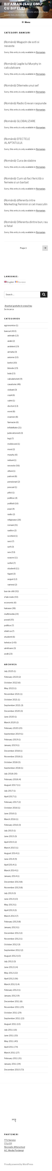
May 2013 (9, 904)
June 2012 (9, 967)
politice (10, 498)
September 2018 (12, 768)
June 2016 (9, 813)
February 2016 (11, 825)
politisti (10, 503)
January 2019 (10, 745)
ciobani (10, 390)
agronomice (10, 325)
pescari (10, 487)
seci (9, 541)
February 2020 (11, 728)
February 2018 (11, 779)
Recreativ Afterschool (14, 1147)
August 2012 (10, 956)
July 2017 (8, 791)
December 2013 (12, 882)
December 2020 (12, 711)
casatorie (11, 384)
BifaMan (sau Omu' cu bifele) (23, 6)
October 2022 (11, 682)
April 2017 (9, 796)
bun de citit (9, 591)
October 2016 (11, 808)
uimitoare (8, 648)
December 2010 (12, 1069)
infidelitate (12, 427)
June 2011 (9, 1035)
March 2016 (10, 819)
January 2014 (10, 876)
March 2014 (10, 870)
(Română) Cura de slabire (20, 160)
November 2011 (12, 1007)
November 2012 (12, 939)
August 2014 (10, 853)
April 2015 (9, 842)
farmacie (11, 422)
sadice (10, 530)
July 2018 (8, 773)
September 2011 (12, 1018)
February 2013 (11, 921)
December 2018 (12, 751)
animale (11, 335)
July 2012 (8, 961)
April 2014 (9, 864)
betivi (10, 363)
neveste (11, 465)
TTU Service (10, 1140)
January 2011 (10, 1064)
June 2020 (9, 717)
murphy (11, 455)
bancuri (7, 331)
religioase (12, 520)
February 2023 (11, 677)
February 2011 (11, 1058)
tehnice (7, 642)
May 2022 (9, 688)
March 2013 (10, 916)
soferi (10, 563)
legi (9, 438)
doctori (10, 406)
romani (10, 525)
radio (9, 514)
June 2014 (9, 859)
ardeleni (11, 346)
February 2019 (11, 739)
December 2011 (12, 1001)
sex (9, 552)
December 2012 (12, 933)
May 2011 (9, 1041)
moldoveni (12, 444)
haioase (8, 608)
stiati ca (8, 631)
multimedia (9, 614)
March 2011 (9, 1052)
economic (8, 602)
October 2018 (11, 762)
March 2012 (10, 984)
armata (10, 352)
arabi (9, 341)
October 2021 (10, 699)
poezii (7, 619)
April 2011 (9, 1047)
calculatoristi (13, 379)
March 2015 (10, 848)
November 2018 (12, 756)
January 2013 (10, 927)
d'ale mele (9, 597)
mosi (9, 449)
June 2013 (9, 899)
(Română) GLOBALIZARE (19, 121)
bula (9, 373)
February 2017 (11, 802)
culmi (9, 400)
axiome (10, 357)
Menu (27, 22)
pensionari (12, 482)
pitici (9, 492)
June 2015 (9, 836)
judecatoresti (13, 433)
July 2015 (8, 830)
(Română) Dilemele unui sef (21, 85)
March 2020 (10, 722)
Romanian (40, 52)
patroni (10, 476)
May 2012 (9, 973)
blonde (10, 368)
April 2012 (9, 978)
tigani (10, 574)
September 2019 (12, 734)
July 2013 (8, 893)
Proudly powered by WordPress (18, 1164)
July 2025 (8, 671)
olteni (10, 471)
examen (11, 417)
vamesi (10, 584)
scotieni (11, 536)
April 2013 (9, 910)
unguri (10, 579)
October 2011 (10, 1012)
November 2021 (12, 694)
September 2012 (12, 950)
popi (9, 509)
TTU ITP (8, 1143)
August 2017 (10, 785)
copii (9, 395)
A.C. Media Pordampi (14, 1150)
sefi (9, 547)
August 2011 (10, 1024)
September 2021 (12, 705)
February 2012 (11, 990)
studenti (11, 568)
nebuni (10, 460)
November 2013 (12, 887)
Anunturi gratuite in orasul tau (18, 306)
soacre (10, 557)
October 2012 (10, 944)
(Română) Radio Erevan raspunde (25, 103)
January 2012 (10, 995)
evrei (9, 411)
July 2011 (8, 1030)
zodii (6, 654)
